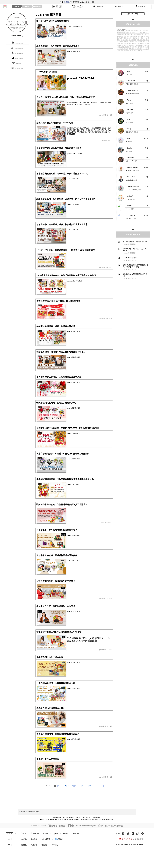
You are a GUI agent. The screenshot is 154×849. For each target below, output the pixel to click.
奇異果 (140, 43)
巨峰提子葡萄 (121, 36)
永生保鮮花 (140, 36)
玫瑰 (130, 43)
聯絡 (46, 833)
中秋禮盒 (135, 43)
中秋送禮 (128, 50)
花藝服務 (44, 845)
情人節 (146, 30)
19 (90, 786)
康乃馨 (146, 45)
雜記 (142, 45)
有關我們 (35, 833)
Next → (100, 786)
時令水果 (146, 49)
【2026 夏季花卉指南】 (130, 258)
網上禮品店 (145, 34)
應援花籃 (120, 45)
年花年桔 (142, 38)
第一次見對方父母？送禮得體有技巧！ (135, 241)
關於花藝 (135, 41)
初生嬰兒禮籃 (141, 40)
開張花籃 (141, 47)
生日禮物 (125, 40)
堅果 (131, 33)
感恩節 (123, 50)
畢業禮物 (132, 49)
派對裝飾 (136, 38)
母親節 (119, 47)
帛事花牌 (125, 49)
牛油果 (124, 38)
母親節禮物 (138, 49)
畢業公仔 (140, 50)
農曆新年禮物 (131, 36)
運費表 (60, 839)
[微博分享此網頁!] (137, 834)
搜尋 (56, 833)
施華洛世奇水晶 (139, 30)
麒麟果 (128, 30)
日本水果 (146, 43)
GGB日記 (55, 845)
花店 (145, 36)
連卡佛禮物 (132, 40)
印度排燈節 (124, 43)
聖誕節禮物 (141, 41)
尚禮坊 (121, 30)
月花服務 (134, 50)
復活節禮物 (137, 34)
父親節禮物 (130, 45)
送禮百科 (34, 845)
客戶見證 (65, 833)
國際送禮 (76, 833)
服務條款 (24, 845)
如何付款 (34, 839)
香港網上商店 (126, 41)
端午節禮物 (126, 47)
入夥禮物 (138, 45)
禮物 (132, 30)
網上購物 (130, 38)
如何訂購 (24, 839)
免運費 (66, 2)
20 (94, 786)
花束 (125, 45)
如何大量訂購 (46, 839)
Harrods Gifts (129, 34)
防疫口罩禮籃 (138, 33)
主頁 (24, 833)
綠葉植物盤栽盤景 (123, 33)
